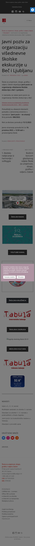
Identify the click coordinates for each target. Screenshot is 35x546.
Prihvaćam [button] (21, 277)
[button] (32, 9)
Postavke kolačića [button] (9, 277)
